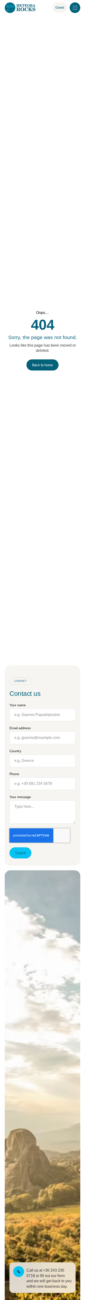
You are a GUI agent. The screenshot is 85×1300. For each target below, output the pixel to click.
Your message (20, 797)
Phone (14, 774)
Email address (20, 728)
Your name (17, 705)
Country (15, 751)
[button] (75, 7)
